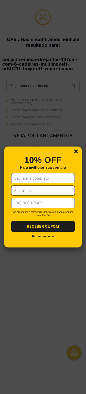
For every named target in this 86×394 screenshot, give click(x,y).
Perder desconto (43, 236)
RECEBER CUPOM (43, 226)
